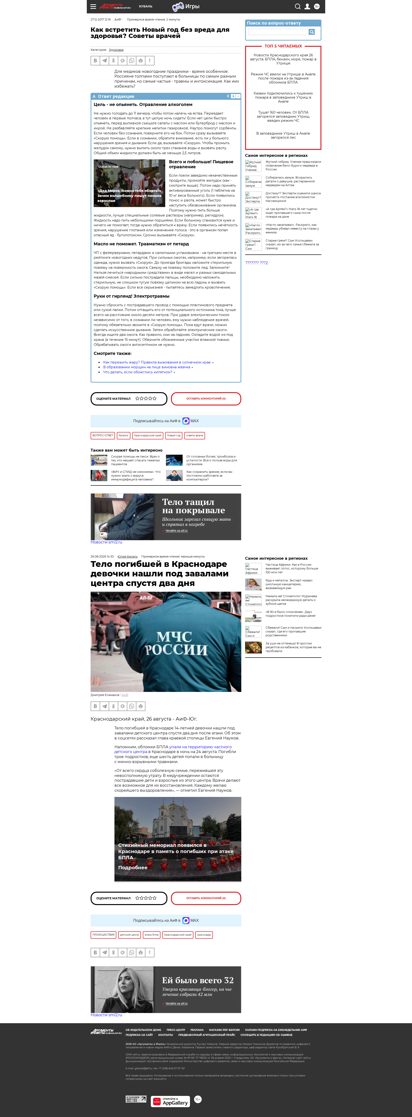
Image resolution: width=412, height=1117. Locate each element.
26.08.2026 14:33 (102, 556)
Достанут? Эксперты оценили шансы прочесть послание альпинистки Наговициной (293, 197)
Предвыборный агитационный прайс (206, 1035)
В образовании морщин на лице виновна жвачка (146, 367)
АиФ (125, 695)
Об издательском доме (143, 1030)
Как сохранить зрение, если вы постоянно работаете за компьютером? (209, 475)
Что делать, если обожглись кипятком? (137, 372)
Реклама (197, 1030)
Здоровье (116, 50)
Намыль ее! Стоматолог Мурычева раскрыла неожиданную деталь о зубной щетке (291, 600)
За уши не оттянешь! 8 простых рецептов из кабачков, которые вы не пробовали (293, 647)
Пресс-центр (176, 1030)
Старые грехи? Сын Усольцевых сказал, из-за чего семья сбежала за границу (292, 244)
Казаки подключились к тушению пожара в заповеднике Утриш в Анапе (283, 97)
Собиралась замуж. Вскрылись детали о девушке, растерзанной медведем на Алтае (290, 181)
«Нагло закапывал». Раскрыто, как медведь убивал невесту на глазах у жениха (292, 228)
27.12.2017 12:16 (101, 19)
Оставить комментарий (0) (206, 398)
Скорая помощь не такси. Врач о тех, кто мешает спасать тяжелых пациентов (135, 460)
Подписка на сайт (139, 1035)
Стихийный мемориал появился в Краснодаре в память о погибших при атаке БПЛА (176, 851)
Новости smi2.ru (106, 542)
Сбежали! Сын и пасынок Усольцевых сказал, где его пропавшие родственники (293, 631)
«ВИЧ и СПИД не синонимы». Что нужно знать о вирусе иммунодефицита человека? (136, 475)
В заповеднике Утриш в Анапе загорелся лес (283, 136)
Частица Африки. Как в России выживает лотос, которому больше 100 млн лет (292, 568)
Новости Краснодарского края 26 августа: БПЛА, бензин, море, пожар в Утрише (283, 59)
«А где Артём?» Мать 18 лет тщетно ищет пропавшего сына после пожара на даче (291, 212)
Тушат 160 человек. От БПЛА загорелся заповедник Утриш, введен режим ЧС (283, 117)
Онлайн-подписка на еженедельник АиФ (276, 1030)
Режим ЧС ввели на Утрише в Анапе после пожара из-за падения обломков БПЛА (283, 78)
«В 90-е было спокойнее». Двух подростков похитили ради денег (291, 613)
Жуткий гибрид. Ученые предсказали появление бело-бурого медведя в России (293, 165)
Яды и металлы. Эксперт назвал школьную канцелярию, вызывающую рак (289, 584)
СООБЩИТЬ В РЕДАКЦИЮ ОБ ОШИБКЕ (267, 1035)
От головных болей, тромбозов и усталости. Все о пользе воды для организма (211, 460)
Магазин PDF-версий (224, 1030)
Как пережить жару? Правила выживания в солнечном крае (157, 362)
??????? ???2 (256, 263)
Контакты (165, 1035)
